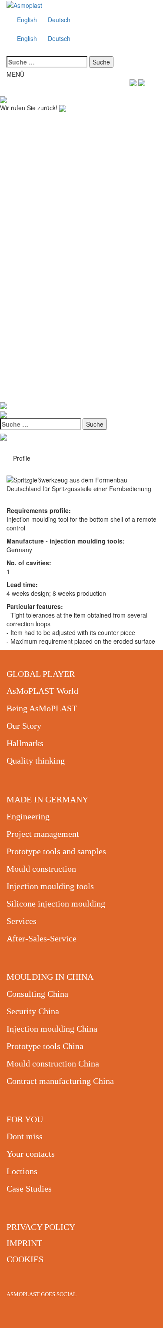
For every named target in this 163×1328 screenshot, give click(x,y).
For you (25, 1119)
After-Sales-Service (42, 938)
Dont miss (25, 1136)
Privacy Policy (41, 1227)
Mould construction (41, 868)
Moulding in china (50, 977)
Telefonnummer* (24, 187)
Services (22, 921)
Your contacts (31, 1153)
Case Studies (29, 1188)
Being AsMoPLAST (42, 708)
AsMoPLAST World (42, 691)
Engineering (28, 816)
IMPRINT (24, 1243)
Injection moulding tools (50, 886)
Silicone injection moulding (56, 903)
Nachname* (16, 134)
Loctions (22, 1171)
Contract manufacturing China (60, 1081)
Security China (33, 1011)
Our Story (24, 725)
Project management (43, 834)
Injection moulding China (52, 1028)
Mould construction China (53, 1063)
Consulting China (37, 994)
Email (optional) (23, 214)
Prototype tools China (45, 1046)
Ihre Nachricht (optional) (36, 240)
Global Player (41, 674)
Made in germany (47, 799)
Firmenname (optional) (33, 160)
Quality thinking (36, 760)
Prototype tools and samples (56, 851)
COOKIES (25, 1259)
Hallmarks (25, 743)
